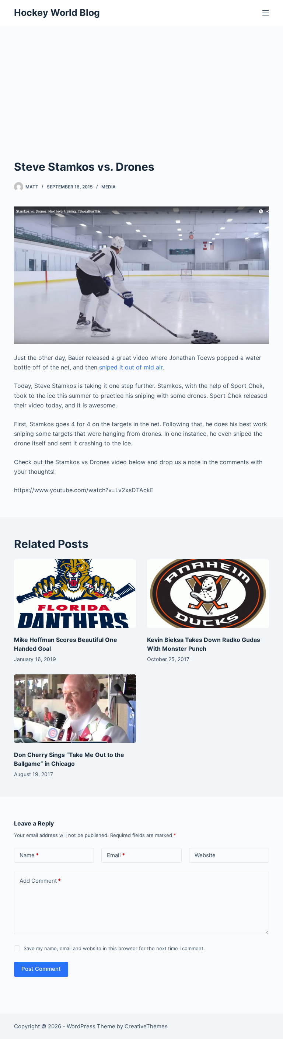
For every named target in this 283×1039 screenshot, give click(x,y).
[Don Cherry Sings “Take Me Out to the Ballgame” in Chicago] (75, 708)
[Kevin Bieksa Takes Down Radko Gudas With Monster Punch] (208, 593)
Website (205, 855)
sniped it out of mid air (131, 367)
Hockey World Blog (57, 12)
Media (108, 187)
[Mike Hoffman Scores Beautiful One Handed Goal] (75, 593)
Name (29, 855)
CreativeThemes (146, 1026)
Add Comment (40, 880)
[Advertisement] (141, 81)
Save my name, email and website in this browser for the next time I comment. (114, 948)
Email (116, 855)
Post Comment (41, 968)
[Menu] (265, 13)
